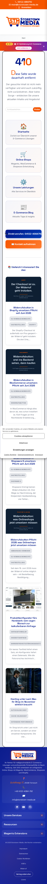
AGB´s (23, 864)
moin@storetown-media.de (24, 4)
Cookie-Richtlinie (10, 455)
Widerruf (23, 869)
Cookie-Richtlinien (23, 859)
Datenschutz (23, 854)
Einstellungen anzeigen (23, 449)
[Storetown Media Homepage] (23, 755)
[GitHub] (30, 807)
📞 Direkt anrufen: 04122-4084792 (23, 233)
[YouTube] (23, 807)
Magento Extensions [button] (15, 833)
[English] (29, 21)
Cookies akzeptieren (23, 436)
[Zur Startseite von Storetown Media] (23, 21)
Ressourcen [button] (10, 824)
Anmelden (23, 7)
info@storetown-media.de (23, 800)
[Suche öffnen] (35, 22)
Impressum (39, 455)
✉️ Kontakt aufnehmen (23, 244)
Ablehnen (23, 443)
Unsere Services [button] (12, 815)
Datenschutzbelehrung (26, 455)
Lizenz (23, 880)
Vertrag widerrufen (23, 874)
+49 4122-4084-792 (23, 791)
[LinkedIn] (17, 807)
